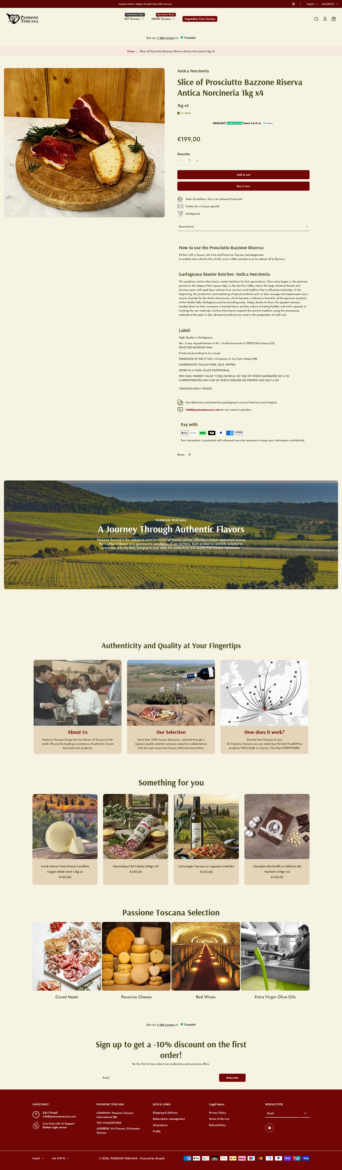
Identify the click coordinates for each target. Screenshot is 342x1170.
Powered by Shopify (152, 1158)
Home (131, 51)
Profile (157, 1131)
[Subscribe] (305, 1113)
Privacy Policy (217, 1113)
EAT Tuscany (132, 19)
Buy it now (243, 186)
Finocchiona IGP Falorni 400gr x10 (136, 866)
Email (270, 1113)
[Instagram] (293, 4)
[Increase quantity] (197, 160)
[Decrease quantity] (181, 160)
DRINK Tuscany (161, 19)
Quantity (183, 154)
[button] (243, 174)
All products (160, 1125)
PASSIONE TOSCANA (124, 1158)
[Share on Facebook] (189, 454)
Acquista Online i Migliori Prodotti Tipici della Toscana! (145, 4)
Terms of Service (219, 1119)
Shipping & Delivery (165, 1113)
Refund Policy (217, 1125)
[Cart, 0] (333, 18)
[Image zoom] (84, 142)
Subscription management (169, 1119)
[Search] (316, 19)
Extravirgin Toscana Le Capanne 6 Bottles (206, 866)
